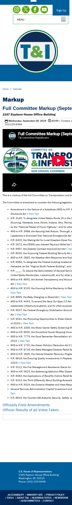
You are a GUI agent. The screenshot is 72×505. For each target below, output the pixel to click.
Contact (48, 500)
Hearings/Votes (41, 497)
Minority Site (35, 494)
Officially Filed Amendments (26, 404)
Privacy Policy (55, 494)
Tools (10, 497)
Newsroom (61, 497)
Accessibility (16, 494)
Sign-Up (61, 10)
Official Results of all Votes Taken (31, 409)
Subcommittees (30, 500)
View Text (34, 213)
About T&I (23, 497)
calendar (17, 88)
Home (6, 88)
